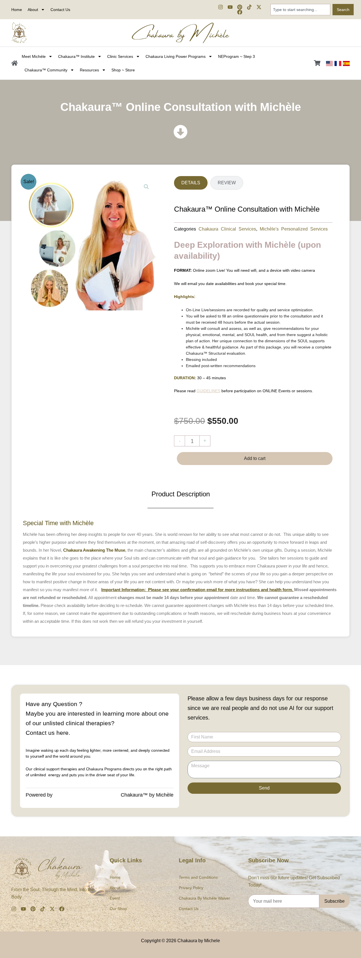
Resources (89, 70)
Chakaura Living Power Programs (176, 56)
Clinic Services (120, 56)
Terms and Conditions (198, 877)
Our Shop (118, 908)
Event (115, 898)
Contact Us (60, 9)
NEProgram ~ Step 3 (236, 56)
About (115, 887)
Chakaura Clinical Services (227, 228)
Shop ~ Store (123, 70)
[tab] (191, 183)
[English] (329, 63)
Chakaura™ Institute (76, 56)
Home (16, 9)
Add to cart (254, 458)
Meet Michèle (34, 56)
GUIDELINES (208, 391)
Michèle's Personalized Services (294, 228)
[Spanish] (346, 63)
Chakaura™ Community (46, 70)
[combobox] (300, 9)
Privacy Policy (191, 887)
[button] (146, 187)
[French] (337, 63)
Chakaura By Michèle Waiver (204, 898)
